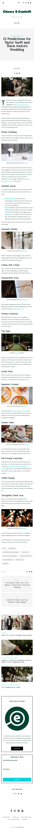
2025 (4, 548)
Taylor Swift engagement (10, 556)
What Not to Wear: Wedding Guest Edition (16, 635)
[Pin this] (19, 73)
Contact (25, 819)
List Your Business (14, 819)
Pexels (25, 251)
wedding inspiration (25, 556)
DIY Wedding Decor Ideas (10, 687)
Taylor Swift (24, 552)
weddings (5, 563)
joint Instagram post (22, 104)
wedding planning (8, 559)
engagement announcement (10, 552)
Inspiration (14, 36)
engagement (11, 548)
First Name (6, 769)
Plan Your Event (26, 817)
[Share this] (15, 73)
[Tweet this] (17, 73)
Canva (26, 163)
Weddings (20, 36)
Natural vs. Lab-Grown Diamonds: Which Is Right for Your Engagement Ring (16, 661)
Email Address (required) (10, 760)
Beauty (3, 658)
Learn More (17, 748)
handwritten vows (18, 309)
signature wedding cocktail (19, 411)
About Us (16, 817)
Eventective (6, 817)
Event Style (4, 684)
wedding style (20, 559)
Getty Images (24, 299)
